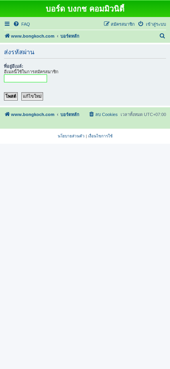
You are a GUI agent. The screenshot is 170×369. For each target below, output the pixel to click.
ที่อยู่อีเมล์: (13, 66)
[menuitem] (21, 24)
